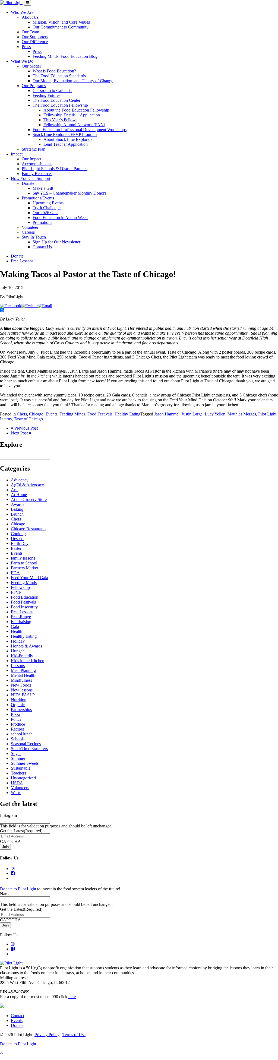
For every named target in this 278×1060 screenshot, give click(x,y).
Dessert (17, 538)
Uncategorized (23, 778)
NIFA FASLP (23, 695)
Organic (18, 704)
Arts (14, 489)
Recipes (17, 729)
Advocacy (20, 480)
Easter (16, 548)
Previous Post (25, 428)
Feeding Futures (46, 95)
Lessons (18, 665)
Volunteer (30, 227)
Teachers (18, 773)
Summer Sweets (25, 763)
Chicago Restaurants (28, 528)
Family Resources (37, 173)
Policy (16, 719)
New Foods (21, 685)
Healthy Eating (127, 414)
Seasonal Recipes (26, 743)
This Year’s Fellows (60, 120)
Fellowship (20, 587)
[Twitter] (29, 305)
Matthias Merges (242, 414)
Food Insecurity (24, 607)
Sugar (16, 753)
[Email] (45, 305)
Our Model (31, 66)
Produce (18, 724)
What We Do (22, 61)
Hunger (17, 651)
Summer (18, 758)
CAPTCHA (10, 841)
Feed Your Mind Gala (29, 577)
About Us (30, 17)
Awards (17, 504)
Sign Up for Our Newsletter (56, 242)
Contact (17, 1015)
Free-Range (21, 616)
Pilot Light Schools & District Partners (54, 168)
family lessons (23, 558)
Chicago (36, 414)
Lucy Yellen (215, 414)
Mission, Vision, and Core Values (61, 22)
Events (51, 414)
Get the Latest (21, 831)
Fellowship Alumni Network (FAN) (74, 124)
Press (26, 46)
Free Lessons (22, 261)
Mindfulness (21, 680)
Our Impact (31, 159)
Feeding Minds (72, 414)
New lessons (22, 690)
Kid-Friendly (22, 655)
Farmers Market (24, 568)
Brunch (17, 514)
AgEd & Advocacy (27, 485)
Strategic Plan (33, 149)
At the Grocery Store (29, 499)
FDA (15, 572)
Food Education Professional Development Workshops (80, 129)
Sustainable (20, 768)
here (72, 996)
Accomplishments (37, 163)
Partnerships (21, 709)
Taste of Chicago (28, 419)
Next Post (20, 433)
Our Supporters (35, 36)
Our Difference (35, 41)
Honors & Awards (26, 646)
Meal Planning (23, 670)
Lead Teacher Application (65, 144)
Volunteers (20, 787)
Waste (16, 792)
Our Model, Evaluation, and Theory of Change (73, 80)
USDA (17, 782)
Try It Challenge (47, 207)
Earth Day (20, 543)
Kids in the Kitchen (27, 660)
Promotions (42, 222)
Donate (28, 183)
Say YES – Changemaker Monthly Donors (69, 193)
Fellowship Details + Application (71, 115)
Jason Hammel (166, 414)
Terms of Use (74, 1034)
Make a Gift (43, 188)
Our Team (30, 32)
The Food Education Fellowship (60, 105)
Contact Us (42, 247)
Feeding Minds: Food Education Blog (65, 56)
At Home (19, 494)
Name (5, 893)
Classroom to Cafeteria (52, 90)
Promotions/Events (38, 198)
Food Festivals (99, 414)
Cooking (18, 533)
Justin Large (192, 414)
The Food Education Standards (59, 76)
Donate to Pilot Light (18, 889)
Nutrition (18, 699)
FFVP (16, 592)
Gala (15, 626)
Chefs (22, 414)
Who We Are (22, 12)
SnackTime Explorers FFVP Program (65, 134)
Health (16, 631)
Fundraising (21, 621)
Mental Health (23, 675)
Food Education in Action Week (60, 217)
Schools (17, 739)
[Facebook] (10, 305)
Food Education (24, 597)
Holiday (18, 641)
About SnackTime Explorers (67, 139)
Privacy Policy (46, 1034)
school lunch (22, 734)
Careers (28, 232)
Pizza (15, 714)
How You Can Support (30, 178)
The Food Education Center (56, 100)
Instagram (8, 815)
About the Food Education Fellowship (76, 110)
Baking (17, 509)
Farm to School (24, 563)
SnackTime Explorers (29, 748)
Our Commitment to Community (61, 27)
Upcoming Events (48, 203)
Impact (17, 154)
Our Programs (34, 85)
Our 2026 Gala (45, 212)
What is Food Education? (54, 71)
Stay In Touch (34, 237)
